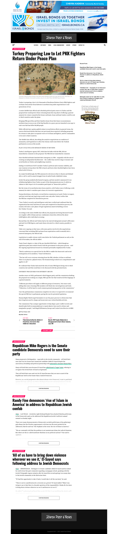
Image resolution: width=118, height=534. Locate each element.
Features (36, 45)
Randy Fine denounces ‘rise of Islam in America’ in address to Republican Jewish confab (91, 75)
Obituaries (43, 45)
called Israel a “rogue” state (54, 367)
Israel (49, 45)
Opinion (74, 45)
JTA (17, 414)
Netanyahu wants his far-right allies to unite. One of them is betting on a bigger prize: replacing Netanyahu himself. (92, 98)
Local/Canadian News (58, 45)
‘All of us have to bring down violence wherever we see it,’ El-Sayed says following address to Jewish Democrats (92, 82)
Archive (68, 45)
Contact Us (81, 45)
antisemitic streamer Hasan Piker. (61, 364)
